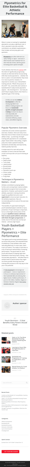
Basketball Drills (22, 294)
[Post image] (6, 340)
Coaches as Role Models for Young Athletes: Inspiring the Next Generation (14, 395)
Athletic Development (14, 294)
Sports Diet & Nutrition (7, 429)
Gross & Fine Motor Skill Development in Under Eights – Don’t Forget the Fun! (15, 405)
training (21, 70)
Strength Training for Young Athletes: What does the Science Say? (14, 409)
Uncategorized (5, 430)
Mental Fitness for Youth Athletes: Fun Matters (19, 367)
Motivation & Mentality (7, 427)
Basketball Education (7, 425)
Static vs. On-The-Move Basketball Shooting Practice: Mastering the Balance (19, 340)
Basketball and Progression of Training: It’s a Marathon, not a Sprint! (19, 359)
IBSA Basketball (9, 270)
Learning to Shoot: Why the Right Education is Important (19, 349)
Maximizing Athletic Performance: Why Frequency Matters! (13, 402)
